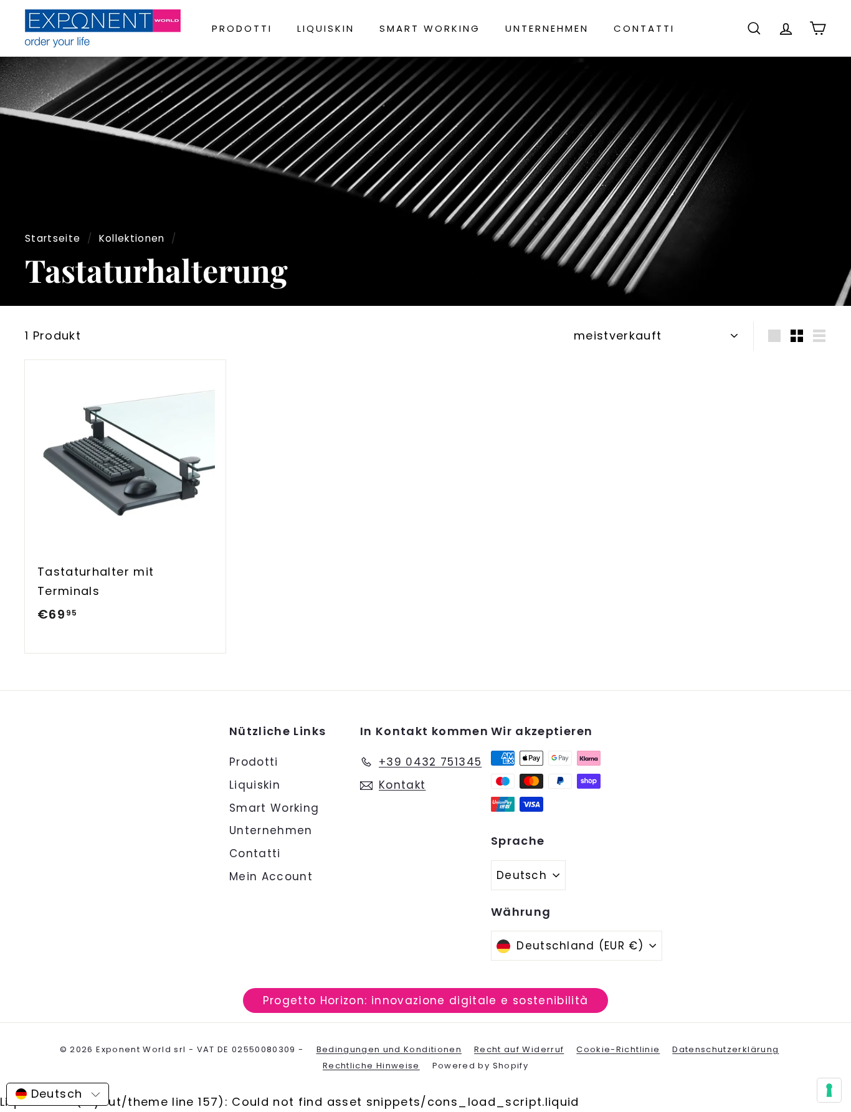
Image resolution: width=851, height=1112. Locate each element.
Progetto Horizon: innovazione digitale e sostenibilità (426, 1000)
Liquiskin (325, 28)
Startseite (53, 238)
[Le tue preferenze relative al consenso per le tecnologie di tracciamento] (829, 1090)
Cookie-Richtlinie (618, 1049)
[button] (57, 1094)
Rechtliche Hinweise (371, 1066)
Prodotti (242, 28)
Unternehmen (547, 28)
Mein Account (271, 876)
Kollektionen (132, 238)
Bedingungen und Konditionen (389, 1049)
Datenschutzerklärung (725, 1049)
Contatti (644, 28)
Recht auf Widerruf (519, 1049)
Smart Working (429, 28)
